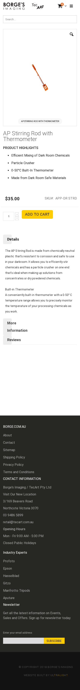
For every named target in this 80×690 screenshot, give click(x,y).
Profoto (9, 561)
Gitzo (7, 583)
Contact (9, 443)
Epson (7, 568)
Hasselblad (11, 576)
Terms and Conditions (18, 472)
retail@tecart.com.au (18, 522)
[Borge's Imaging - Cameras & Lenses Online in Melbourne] (24, 6)
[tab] (40, 239)
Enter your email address (17, 632)
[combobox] (40, 19)
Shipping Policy (14, 457)
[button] (71, 37)
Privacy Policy (13, 465)
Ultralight (59, 675)
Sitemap (9, 450)
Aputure (9, 598)
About (7, 435)
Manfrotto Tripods (16, 591)
